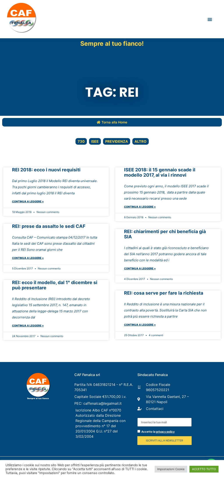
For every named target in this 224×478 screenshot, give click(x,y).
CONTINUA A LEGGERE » (28, 201)
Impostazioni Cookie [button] (171, 469)
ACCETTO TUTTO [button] (204, 469)
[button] (209, 19)
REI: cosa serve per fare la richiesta (163, 293)
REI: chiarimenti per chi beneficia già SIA (165, 234)
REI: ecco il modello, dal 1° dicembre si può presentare (54, 285)
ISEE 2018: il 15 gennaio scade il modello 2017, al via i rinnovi (159, 172)
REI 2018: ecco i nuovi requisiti (46, 169)
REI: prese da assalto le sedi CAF (48, 226)
